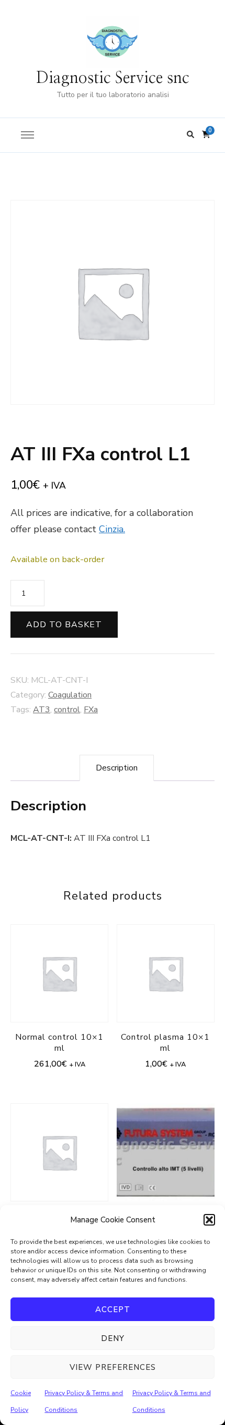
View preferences (113, 1367)
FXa (91, 709)
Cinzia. (112, 529)
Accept (112, 1309)
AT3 (41, 709)
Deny (113, 1338)
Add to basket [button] (59, 979)
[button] (209, 1220)
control (67, 709)
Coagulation (70, 695)
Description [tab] (117, 768)
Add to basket (64, 624)
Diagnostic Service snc (112, 78)
